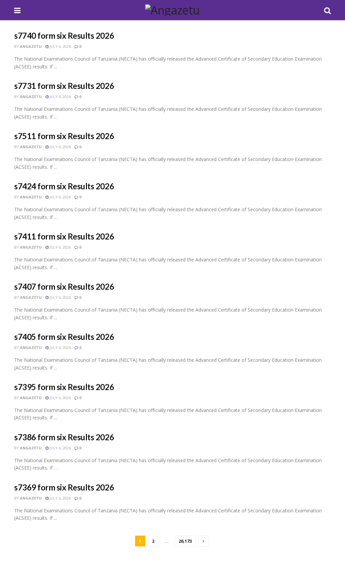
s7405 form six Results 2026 (64, 337)
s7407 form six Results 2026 (64, 286)
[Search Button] (327, 10)
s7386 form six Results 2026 (64, 437)
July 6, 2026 (60, 46)
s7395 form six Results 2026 (64, 387)
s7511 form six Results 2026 (64, 136)
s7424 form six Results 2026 (64, 186)
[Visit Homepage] (172, 10)
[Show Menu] (17, 10)
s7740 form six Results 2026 (64, 35)
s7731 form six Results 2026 (64, 86)
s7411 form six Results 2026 (64, 236)
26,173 (185, 541)
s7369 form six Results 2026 (64, 487)
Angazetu (31, 46)
